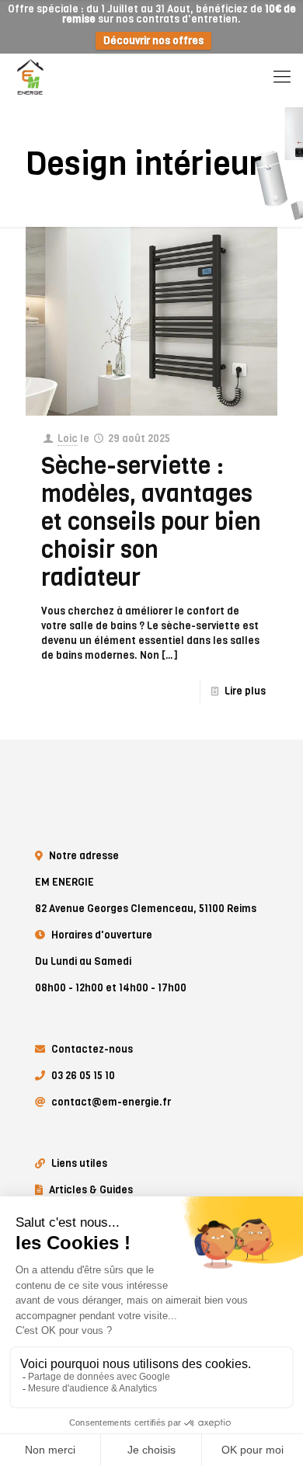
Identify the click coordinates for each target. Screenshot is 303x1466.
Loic (67, 438)
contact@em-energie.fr (111, 1102)
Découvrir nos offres (153, 40)
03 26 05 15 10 (83, 1075)
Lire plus (245, 691)
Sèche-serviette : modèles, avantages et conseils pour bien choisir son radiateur (151, 522)
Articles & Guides (91, 1189)
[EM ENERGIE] (31, 76)
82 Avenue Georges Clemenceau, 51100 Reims (145, 908)
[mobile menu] (282, 77)
